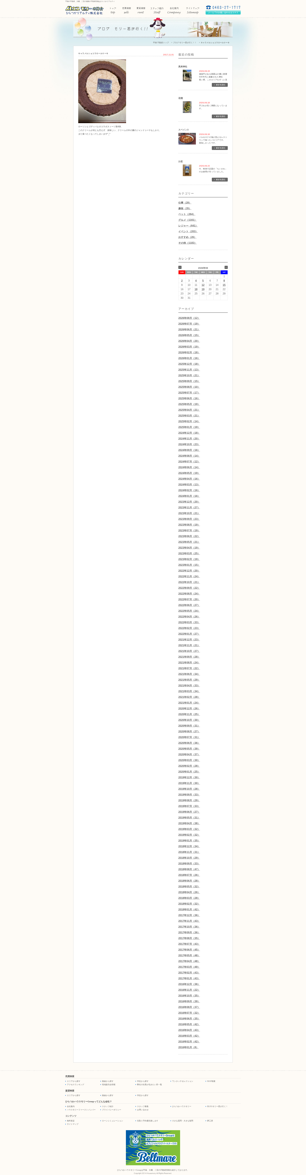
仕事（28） (184, 202)
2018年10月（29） (189, 857)
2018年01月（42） (189, 909)
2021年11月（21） (189, 645)
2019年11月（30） (189, 783)
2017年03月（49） (189, 967)
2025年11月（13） (189, 369)
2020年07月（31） (189, 737)
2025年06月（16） (189, 398)
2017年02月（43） (189, 972)
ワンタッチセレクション (182, 1081)
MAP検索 (211, 1081)
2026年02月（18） (189, 352)
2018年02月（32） (189, 903)
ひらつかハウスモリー (181, 1106)
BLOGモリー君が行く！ (217, 1106)
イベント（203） (188, 231)
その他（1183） (187, 243)
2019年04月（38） (189, 823)
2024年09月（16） (189, 450)
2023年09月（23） (189, 519)
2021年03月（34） (189, 691)
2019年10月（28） (189, 789)
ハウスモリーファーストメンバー (81, 1110)
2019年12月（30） (189, 777)
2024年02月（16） (189, 490)
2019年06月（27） (189, 812)
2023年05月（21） (189, 542)
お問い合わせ (143, 1110)
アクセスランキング (75, 1084)
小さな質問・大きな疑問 (182, 1121)
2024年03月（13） (189, 484)
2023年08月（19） (189, 524)
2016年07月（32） (189, 1012)
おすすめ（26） (187, 237)
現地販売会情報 (108, 1084)
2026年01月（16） (189, 358)
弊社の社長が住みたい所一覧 (149, 1084)
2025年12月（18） (189, 364)
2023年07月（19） (189, 530)
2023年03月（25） (189, 553)
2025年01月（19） (189, 427)
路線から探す (107, 1081)
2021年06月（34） (189, 674)
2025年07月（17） (189, 392)
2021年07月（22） (189, 668)
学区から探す (143, 1081)
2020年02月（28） (189, 766)
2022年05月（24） (189, 611)
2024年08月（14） (189, 455)
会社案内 (71, 1106)
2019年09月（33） (189, 794)
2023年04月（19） (189, 547)
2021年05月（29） (189, 679)
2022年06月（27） (189, 605)
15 (224, 285)
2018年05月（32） (189, 886)
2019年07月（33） (189, 806)
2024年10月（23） (189, 444)
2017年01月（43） (189, 978)
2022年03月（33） (189, 622)
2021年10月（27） (189, 651)
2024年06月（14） (189, 467)
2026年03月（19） (189, 346)
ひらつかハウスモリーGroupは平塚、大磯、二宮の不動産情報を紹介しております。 (153, 1170)
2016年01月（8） (188, 1047)
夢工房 (210, 1121)
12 (203, 285)
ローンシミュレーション (112, 1121)
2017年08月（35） (189, 938)
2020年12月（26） (189, 708)
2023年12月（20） (189, 501)
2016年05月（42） (189, 1024)
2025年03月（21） (189, 415)
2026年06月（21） (189, 329)
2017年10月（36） (189, 926)
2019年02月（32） (189, 834)
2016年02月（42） (189, 1041)
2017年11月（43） (189, 921)
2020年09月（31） (189, 725)
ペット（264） (186, 214)
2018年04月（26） (189, 892)
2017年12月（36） (189, 915)
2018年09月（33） (189, 863)
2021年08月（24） (189, 662)
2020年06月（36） (189, 743)
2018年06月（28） (189, 880)
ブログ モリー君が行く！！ (185, 42)
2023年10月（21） (189, 513)
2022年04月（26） (189, 616)
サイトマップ (72, 1124)
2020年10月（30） (189, 720)
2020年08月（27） (189, 731)
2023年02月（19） (189, 559)
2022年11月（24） (189, 576)
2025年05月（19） (189, 404)
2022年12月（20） (189, 570)
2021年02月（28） (189, 697)
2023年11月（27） (189, 507)
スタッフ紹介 (107, 1106)
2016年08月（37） (189, 1007)
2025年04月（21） (189, 410)
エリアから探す (73, 1081)
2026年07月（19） (189, 323)
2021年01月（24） (189, 702)
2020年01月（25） (189, 771)
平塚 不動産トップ (161, 42)
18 (196, 289)
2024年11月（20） (189, 438)
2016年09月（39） (189, 1001)
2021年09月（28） (189, 656)
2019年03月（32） (189, 829)
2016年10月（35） (189, 995)
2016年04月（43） (189, 1030)
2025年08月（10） (189, 387)
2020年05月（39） (189, 748)
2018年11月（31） (189, 852)
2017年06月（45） (189, 949)
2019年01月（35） (189, 840)
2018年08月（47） (189, 869)
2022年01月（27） (189, 633)
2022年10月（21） (189, 582)
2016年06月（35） (189, 1018)
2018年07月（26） (189, 875)
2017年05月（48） (189, 955)
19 (203, 289)
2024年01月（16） (189, 496)
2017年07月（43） (189, 944)
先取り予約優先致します (147, 1121)
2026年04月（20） (189, 341)
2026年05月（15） (189, 335)
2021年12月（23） (189, 639)
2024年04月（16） (189, 478)
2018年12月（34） (189, 846)
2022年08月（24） (189, 593)
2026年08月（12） (189, 318)
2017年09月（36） (189, 932)
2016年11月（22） (189, 990)
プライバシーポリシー (111, 1110)
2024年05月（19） (189, 473)
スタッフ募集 (143, 1106)
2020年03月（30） (189, 760)
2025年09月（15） (189, 381)
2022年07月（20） (189, 599)
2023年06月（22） (189, 536)
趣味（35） (184, 208)
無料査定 (71, 1121)
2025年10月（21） (189, 375)
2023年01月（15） (189, 565)
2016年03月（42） (189, 1035)
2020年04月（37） (189, 754)
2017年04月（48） (189, 961)
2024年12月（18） (189, 432)
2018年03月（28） (189, 898)
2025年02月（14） (189, 421)
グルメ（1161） (187, 220)
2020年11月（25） (189, 714)
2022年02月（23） (189, 628)
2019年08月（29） (189, 800)
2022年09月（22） (189, 588)
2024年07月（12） (189, 461)
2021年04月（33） (189, 685)
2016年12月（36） (189, 984)
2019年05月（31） (189, 817)
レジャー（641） (188, 225)
